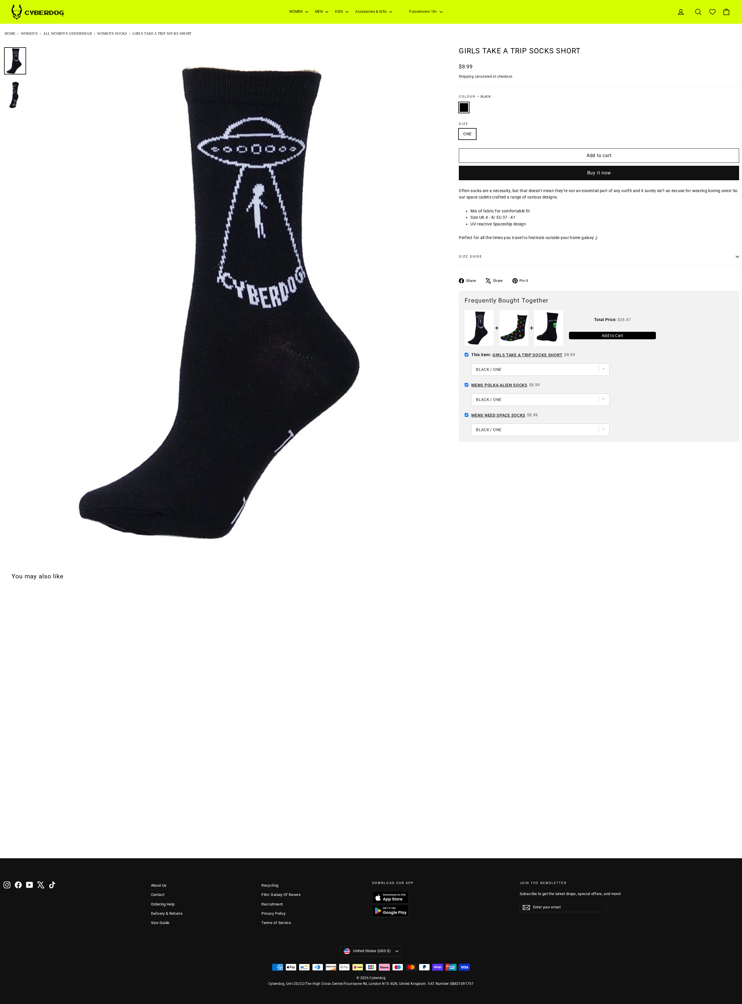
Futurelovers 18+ (423, 12)
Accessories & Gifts (371, 12)
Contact (157, 894)
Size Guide (160, 923)
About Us (159, 885)
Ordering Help (163, 904)
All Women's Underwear (67, 34)
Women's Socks (112, 34)
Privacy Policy (273, 913)
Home (10, 34)
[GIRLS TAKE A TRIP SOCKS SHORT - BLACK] (7, 843)
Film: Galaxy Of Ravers (281, 894)
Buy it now (599, 173)
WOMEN (296, 12)
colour (475, 97)
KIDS (339, 12)
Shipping (466, 76)
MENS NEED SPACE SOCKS (498, 415)
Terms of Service (276, 923)
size (463, 124)
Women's (29, 34)
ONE (467, 134)
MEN (319, 12)
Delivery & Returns (167, 913)
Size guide (470, 256)
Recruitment (272, 904)
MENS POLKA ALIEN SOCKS (499, 385)
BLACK (464, 107)
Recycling (269, 885)
